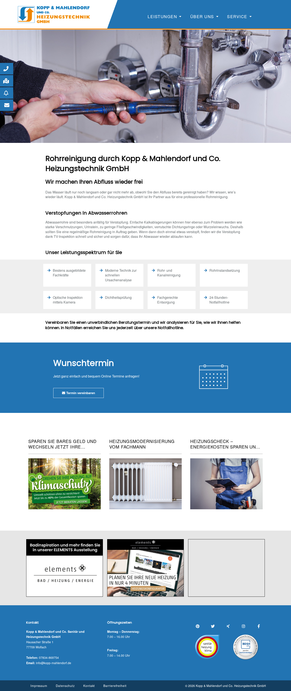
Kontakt (89, 685)
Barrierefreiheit (114, 685)
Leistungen (162, 16)
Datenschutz (65, 685)
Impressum (38, 685)
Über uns (202, 16)
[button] (6, 68)
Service (237, 16)
